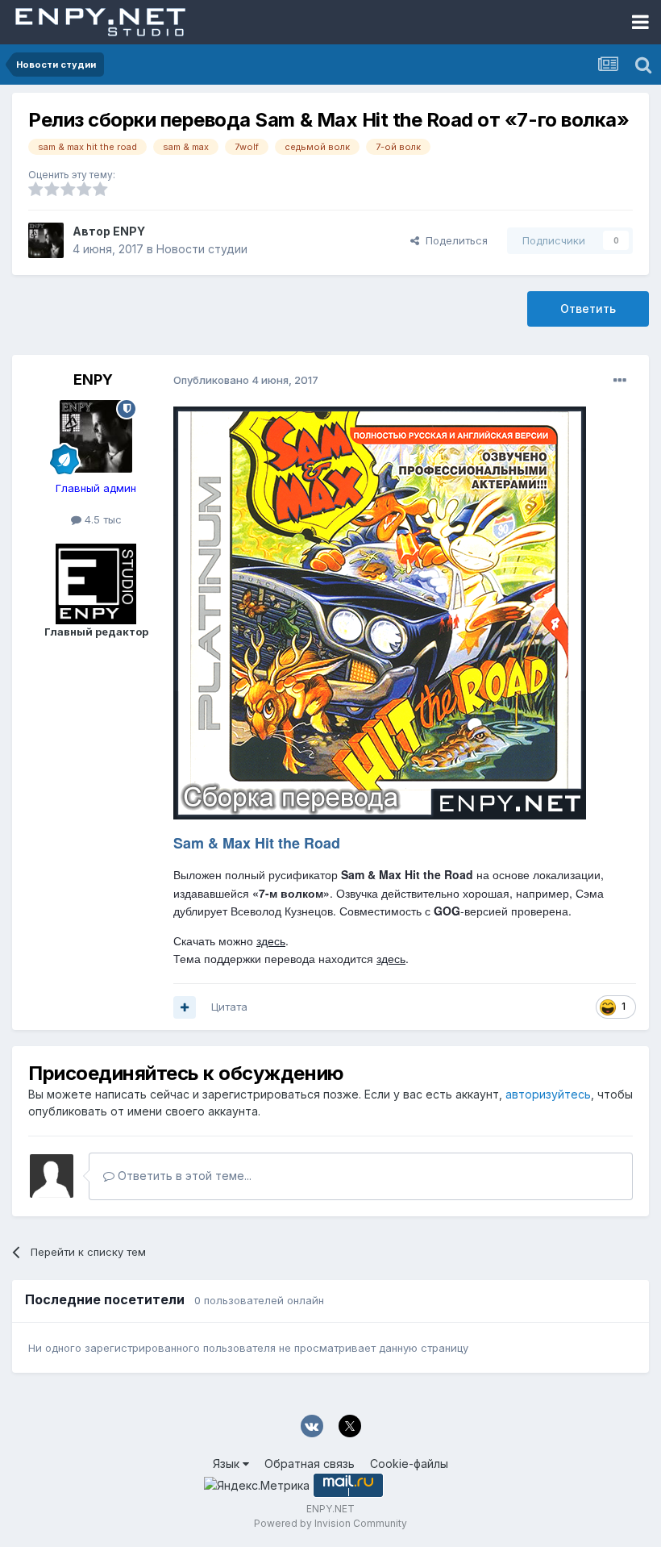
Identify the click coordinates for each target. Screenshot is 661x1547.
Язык (228, 1463)
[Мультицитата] (184, 1007)
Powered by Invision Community (330, 1523)
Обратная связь (309, 1463)
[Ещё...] (620, 380)
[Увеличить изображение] (379, 611)
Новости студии (201, 249)
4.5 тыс (101, 519)
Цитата (229, 1006)
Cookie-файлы (409, 1463)
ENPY (129, 231)
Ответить (588, 308)
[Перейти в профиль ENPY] (46, 240)
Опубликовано (245, 379)
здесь (270, 940)
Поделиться (453, 240)
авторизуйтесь (548, 1094)
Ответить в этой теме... (183, 1175)
